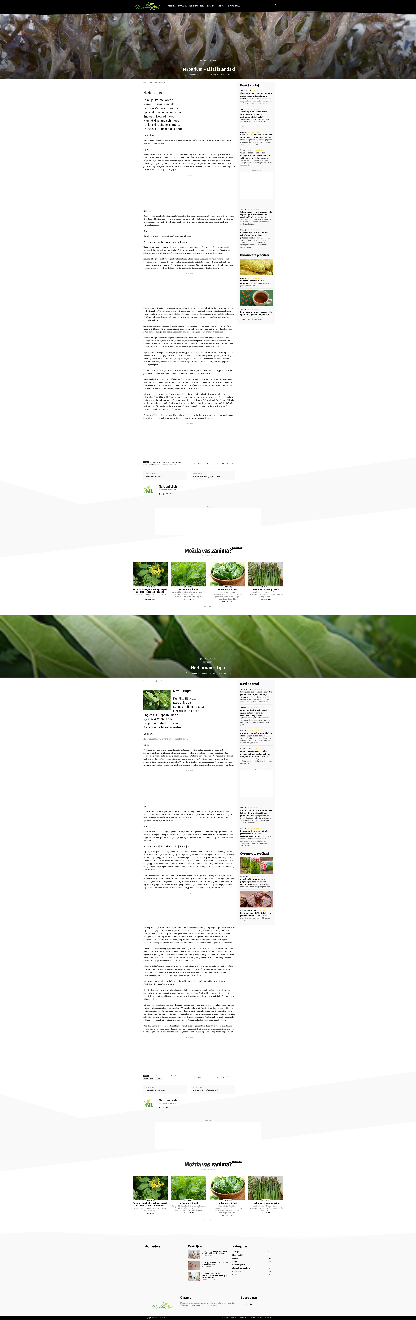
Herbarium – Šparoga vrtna (266, 589)
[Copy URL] (233, 463)
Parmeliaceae (173, 464)
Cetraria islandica (155, 462)
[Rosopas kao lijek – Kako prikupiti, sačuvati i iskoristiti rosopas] (150, 574)
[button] (280, 4)
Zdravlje (243, 132)
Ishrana (243, 109)
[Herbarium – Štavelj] (188, 574)
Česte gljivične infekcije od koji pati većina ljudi (215, 1264)
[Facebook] (269, 4)
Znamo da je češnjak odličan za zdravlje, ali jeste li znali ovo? (214, 1252)
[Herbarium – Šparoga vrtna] (265, 574)
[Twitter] (276, 4)
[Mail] (167, 493)
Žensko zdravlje (246, 150)
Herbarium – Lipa (154, 476)
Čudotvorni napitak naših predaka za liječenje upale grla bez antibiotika (214, 1275)
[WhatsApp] (223, 463)
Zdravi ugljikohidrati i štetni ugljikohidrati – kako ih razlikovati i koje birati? (253, 114)
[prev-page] (205, 606)
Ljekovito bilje (203, 60)
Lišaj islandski (162, 464)
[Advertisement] (189, 191)
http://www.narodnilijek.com (167, 489)
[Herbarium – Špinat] (227, 574)
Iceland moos (176, 462)
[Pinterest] (218, 463)
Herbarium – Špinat (227, 589)
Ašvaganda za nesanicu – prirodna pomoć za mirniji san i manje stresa (256, 96)
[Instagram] (272, 4)
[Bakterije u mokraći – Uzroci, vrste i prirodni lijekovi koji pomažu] (256, 298)
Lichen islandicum (150, 464)
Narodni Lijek (195, 74)
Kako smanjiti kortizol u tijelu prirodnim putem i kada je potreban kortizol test (254, 235)
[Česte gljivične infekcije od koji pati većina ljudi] (194, 1265)
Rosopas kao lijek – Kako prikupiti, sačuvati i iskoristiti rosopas (150, 590)
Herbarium (213, 60)
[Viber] (228, 463)
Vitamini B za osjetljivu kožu (206, 476)
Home (145, 82)
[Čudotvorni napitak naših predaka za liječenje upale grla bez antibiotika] (194, 1276)
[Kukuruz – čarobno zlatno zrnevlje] (256, 267)
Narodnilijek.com (157, 1318)
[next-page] (210, 606)
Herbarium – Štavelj (188, 589)
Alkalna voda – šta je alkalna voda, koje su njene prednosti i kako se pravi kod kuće (256, 214)
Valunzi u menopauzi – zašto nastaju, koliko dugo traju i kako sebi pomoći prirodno (255, 155)
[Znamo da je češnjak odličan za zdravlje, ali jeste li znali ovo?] (194, 1254)
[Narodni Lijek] (186, 74)
